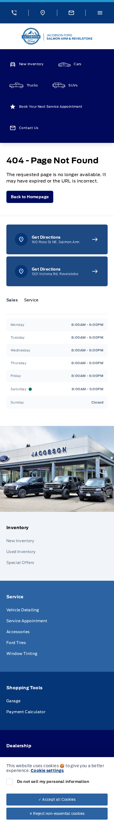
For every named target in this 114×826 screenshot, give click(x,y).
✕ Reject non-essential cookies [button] (57, 814)
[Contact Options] (71, 13)
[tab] (14, 300)
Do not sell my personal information (53, 781)
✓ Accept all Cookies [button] (57, 800)
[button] (14, 13)
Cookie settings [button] (47, 770)
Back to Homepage (30, 197)
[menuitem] (57, 546)
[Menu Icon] (100, 13)
